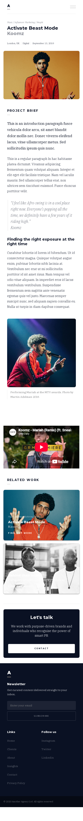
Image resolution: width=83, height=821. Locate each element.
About (11, 757)
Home (11, 740)
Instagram (48, 740)
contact (41, 648)
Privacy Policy (16, 783)
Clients (11, 749)
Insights (12, 766)
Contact (12, 774)
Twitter (46, 749)
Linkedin (48, 757)
